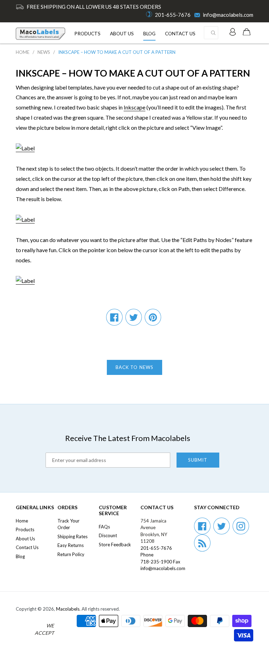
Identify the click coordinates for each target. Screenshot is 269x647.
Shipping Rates (72, 536)
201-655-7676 (173, 15)
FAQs (104, 526)
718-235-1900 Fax (160, 561)
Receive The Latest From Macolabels (127, 438)
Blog (149, 33)
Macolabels (68, 609)
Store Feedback (115, 544)
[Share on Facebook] (114, 317)
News (43, 52)
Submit (197, 460)
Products (87, 33)
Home (22, 52)
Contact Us (180, 33)
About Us (122, 33)
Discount (108, 535)
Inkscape (134, 107)
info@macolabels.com (228, 15)
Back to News (134, 367)
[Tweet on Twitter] (133, 317)
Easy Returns (70, 545)
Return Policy (70, 554)
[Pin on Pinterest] (153, 317)
